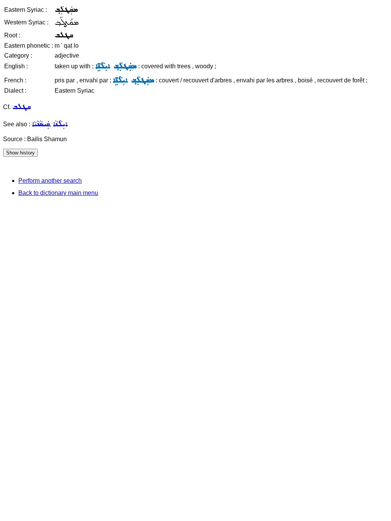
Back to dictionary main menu (58, 193)
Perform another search (50, 180)
